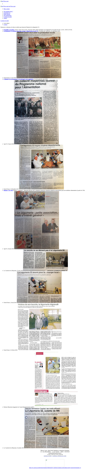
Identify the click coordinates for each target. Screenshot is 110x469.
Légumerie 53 (7, 12)
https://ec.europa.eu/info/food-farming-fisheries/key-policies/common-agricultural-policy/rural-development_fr (55, 467)
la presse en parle (8, 16)
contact (5, 18)
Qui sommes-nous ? (8, 11)
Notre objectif (7, 14)
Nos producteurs (7, 15)
